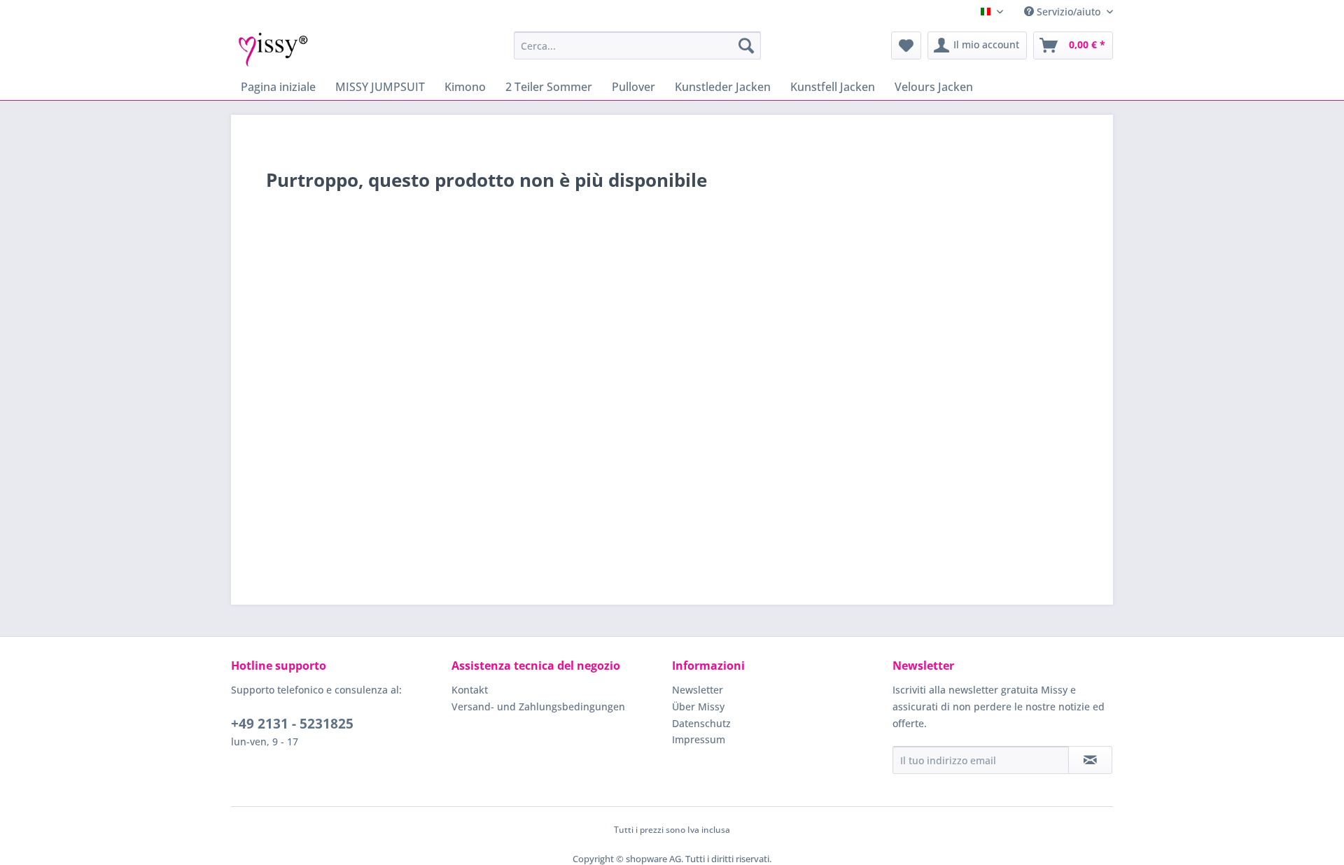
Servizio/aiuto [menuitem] (1068, 11)
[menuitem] (637, 45)
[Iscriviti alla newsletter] (1090, 760)
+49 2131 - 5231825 (292, 724)
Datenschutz (701, 723)
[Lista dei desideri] (906, 45)
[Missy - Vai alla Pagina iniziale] (273, 48)
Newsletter (697, 689)
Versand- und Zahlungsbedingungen (538, 706)
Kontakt (469, 689)
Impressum (698, 739)
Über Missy (698, 706)
